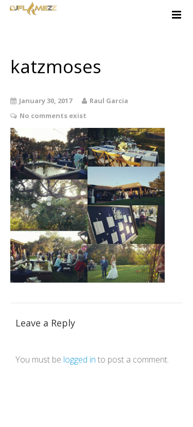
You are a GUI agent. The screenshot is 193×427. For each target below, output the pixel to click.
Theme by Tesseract (90, 411)
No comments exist (53, 115)
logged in (79, 359)
